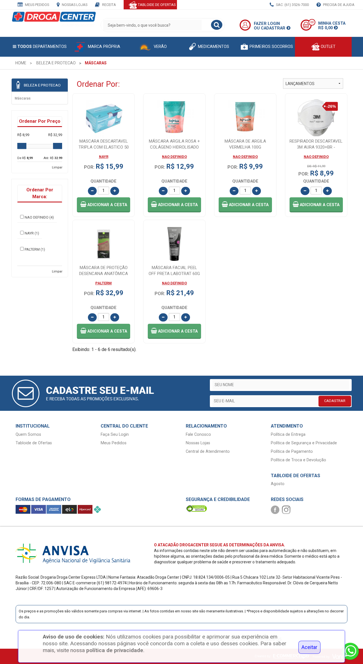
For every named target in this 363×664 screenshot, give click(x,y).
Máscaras (23, 98)
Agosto (277, 483)
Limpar (57, 167)
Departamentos (42, 46)
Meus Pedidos (36, 5)
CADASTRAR (334, 401)
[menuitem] (20, 63)
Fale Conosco (198, 434)
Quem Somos (28, 434)
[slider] (21, 146)
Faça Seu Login (115, 434)
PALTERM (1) (35, 249)
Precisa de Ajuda (338, 5)
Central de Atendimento (208, 451)
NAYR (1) (32, 233)
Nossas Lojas (74, 5)
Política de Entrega (288, 434)
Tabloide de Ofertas (34, 443)
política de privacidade (114, 650)
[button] (103, 204)
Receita (108, 5)
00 (312, 22)
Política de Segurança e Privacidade (304, 443)
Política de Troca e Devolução (298, 460)
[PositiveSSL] (196, 508)
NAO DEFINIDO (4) (39, 217)
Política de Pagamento (292, 451)
